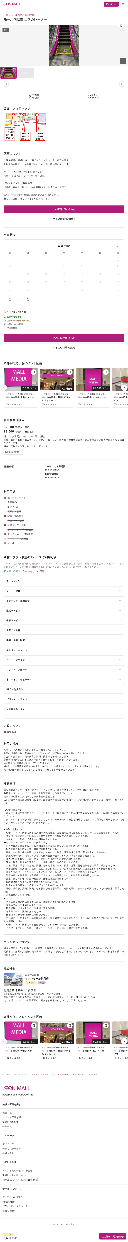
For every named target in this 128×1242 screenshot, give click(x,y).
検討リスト (8, 1152)
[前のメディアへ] (6, 83)
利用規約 (7, 1201)
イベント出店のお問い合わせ (17, 1170)
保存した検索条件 (11, 1148)
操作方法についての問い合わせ (18, 1179)
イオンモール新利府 (14, 14)
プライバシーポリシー (14, 1206)
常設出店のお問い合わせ (15, 1174)
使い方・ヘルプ (10, 1197)
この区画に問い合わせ (64, 209)
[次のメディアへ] (121, 83)
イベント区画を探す (12, 1117)
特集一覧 (7, 1126)
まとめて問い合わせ (65, 218)
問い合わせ (111, 4)
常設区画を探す (10, 1121)
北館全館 (29, 14)
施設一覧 (7, 1112)
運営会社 (7, 1210)
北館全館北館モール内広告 (20, 990)
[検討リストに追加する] (34, 372)
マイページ (8, 1143)
